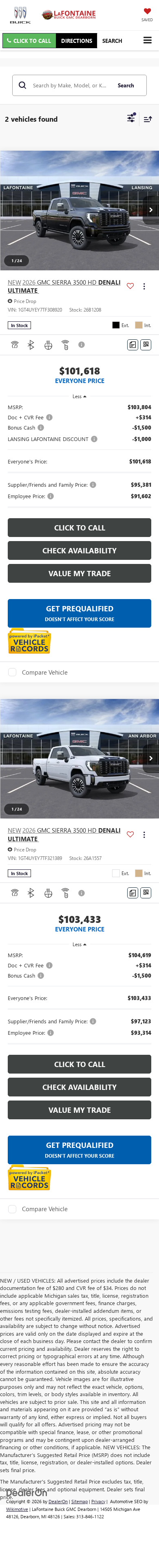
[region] (80, 457)
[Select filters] (131, 119)
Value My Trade (80, 573)
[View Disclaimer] (82, 344)
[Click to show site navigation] (147, 40)
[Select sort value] (145, 119)
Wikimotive (17, 1509)
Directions (76, 40)
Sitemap (79, 1501)
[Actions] (144, 286)
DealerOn (58, 1501)
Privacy (98, 1501)
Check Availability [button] (79, 550)
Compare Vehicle (45, 672)
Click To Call (79, 527)
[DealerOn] (27, 1491)
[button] (29, 40)
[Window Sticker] (145, 344)
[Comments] (132, 344)
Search (126, 85)
